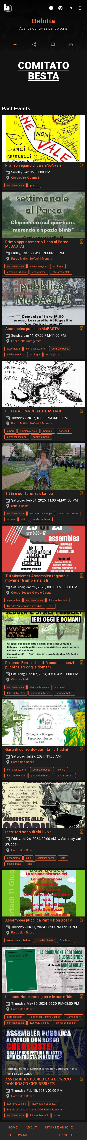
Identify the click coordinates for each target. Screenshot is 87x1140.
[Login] (79, 8)
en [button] (70, 8)
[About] (51, 8)
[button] (58, 1127)
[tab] (14, 44)
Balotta (43, 21)
